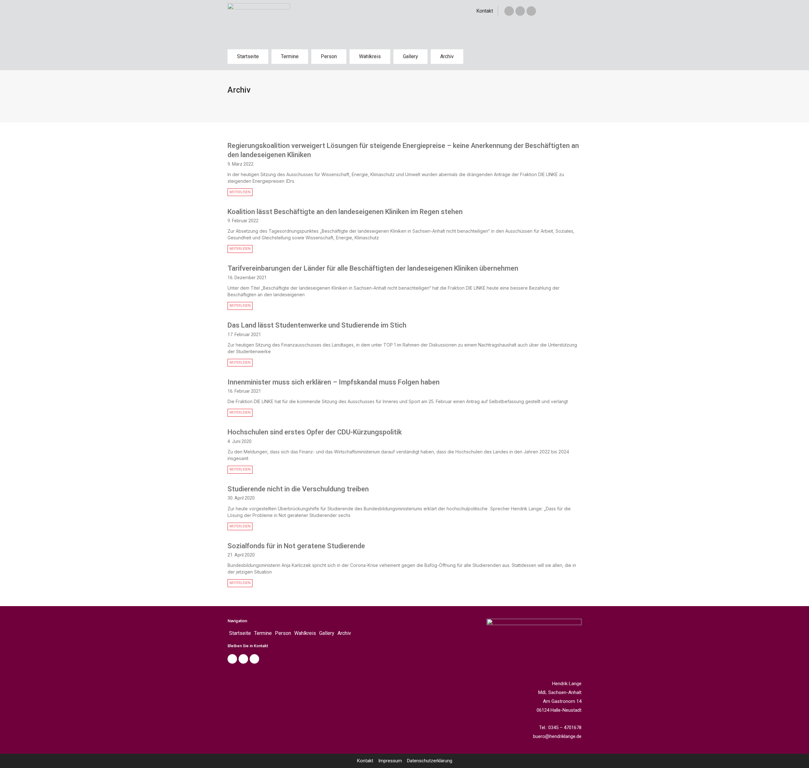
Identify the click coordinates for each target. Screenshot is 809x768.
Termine (290, 56)
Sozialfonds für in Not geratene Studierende (296, 546)
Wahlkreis (370, 56)
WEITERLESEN (240, 192)
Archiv (447, 56)
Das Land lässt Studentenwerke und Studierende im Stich (317, 325)
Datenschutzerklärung (429, 761)
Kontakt (484, 11)
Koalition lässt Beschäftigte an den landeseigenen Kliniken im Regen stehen (345, 212)
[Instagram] (531, 11)
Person (329, 56)
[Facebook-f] (509, 11)
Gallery (410, 56)
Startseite (248, 56)
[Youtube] (254, 659)
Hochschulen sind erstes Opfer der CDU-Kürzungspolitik (315, 432)
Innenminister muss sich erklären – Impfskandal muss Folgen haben (334, 382)
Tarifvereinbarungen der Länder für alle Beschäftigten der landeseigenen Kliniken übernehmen (373, 268)
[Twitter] (520, 11)
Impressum (390, 761)
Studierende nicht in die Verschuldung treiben (298, 489)
